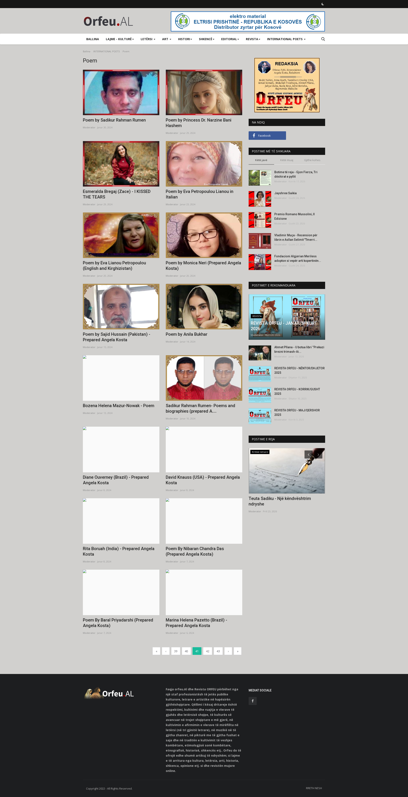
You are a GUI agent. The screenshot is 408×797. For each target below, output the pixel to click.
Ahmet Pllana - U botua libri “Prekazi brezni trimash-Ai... (299, 349)
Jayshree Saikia (285, 193)
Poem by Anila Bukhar (186, 334)
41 (197, 651)
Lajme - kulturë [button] (119, 39)
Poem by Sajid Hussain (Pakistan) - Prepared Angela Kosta (116, 337)
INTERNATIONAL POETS (106, 51)
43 (218, 651)
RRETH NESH (314, 788)
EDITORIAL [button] (229, 39)
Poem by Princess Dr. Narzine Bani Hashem (198, 122)
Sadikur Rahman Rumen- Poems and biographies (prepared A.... (200, 408)
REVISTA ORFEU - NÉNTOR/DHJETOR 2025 (299, 370)
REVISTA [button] (252, 39)
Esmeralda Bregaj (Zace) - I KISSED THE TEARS (116, 194)
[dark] (322, 4)
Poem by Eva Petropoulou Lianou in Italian (199, 194)
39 (175, 651)
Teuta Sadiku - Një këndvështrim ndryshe (280, 501)
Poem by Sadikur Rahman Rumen (114, 120)
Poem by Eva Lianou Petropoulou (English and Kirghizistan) (114, 265)
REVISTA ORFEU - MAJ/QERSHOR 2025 (297, 412)
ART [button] (165, 39)
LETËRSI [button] (147, 39)
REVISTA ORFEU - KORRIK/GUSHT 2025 (297, 391)
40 (186, 651)
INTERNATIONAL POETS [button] (285, 39)
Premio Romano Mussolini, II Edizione (294, 216)
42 (207, 651)
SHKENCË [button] (205, 39)
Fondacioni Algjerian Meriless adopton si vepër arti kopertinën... (297, 258)
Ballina (92, 39)
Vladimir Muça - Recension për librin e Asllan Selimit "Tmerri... (295, 237)
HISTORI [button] (184, 39)
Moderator (89, 127)
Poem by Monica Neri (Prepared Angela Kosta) (203, 265)
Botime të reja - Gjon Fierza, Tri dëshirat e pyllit (295, 174)
